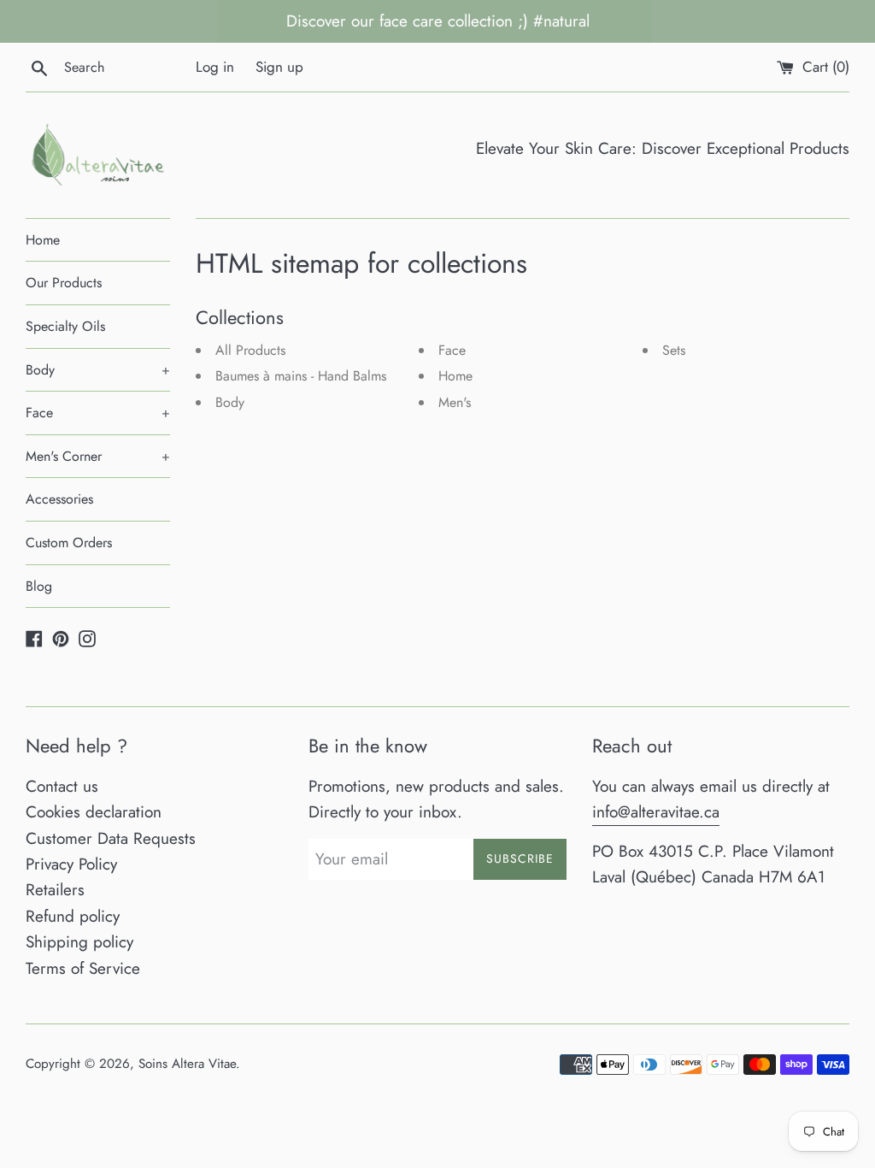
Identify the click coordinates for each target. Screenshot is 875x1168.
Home (43, 240)
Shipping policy (79, 941)
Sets (673, 350)
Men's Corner (98, 456)
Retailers (55, 889)
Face (98, 412)
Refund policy (73, 916)
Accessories (59, 499)
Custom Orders (69, 542)
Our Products (64, 282)
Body (98, 370)
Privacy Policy (71, 864)
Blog (39, 586)
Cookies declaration (93, 811)
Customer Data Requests (111, 838)
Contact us (62, 786)
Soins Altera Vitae (187, 1063)
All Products (250, 350)
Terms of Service (83, 968)
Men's (454, 402)
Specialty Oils (65, 326)
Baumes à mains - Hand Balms (300, 376)
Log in (215, 66)
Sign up (279, 66)
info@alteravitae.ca (655, 811)
